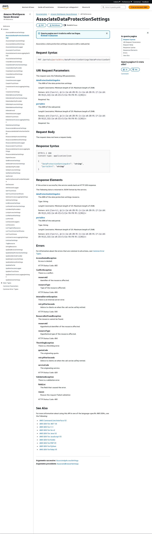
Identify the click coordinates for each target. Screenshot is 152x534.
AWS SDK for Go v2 (47, 430)
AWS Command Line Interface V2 (53, 420)
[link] (86, 14)
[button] (49, 36)
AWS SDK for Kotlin (47, 440)
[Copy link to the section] (34, 53)
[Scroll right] (91, 7)
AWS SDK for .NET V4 (48, 424)
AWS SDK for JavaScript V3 (50, 436)
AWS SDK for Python (48, 446)
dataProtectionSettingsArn (48, 80)
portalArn (40, 104)
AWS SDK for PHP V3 (48, 443)
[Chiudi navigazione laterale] (30, 14)
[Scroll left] (20, 7)
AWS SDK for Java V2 (48, 433)
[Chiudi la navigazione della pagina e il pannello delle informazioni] (147, 33)
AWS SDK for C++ (47, 427)
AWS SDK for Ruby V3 (48, 449)
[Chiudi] (106, 33)
